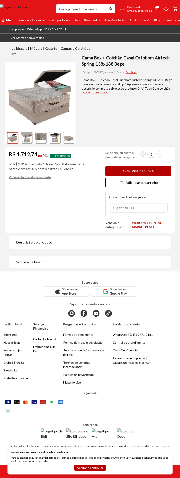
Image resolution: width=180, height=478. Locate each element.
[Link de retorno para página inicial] (26, 8)
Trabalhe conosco (16, 378)
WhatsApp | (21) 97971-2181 (133, 334)
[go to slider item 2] (41, 138)
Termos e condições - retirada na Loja (83, 352)
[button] (24, 38)
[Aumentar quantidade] (159, 154)
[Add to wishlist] (14, 54)
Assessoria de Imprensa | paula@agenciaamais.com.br (132, 360)
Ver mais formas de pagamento (30, 177)
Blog (157, 20)
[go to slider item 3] (55, 138)
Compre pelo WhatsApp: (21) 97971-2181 (37, 29)
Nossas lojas (12, 342)
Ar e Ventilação (114, 20)
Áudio (134, 20)
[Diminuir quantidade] (143, 154)
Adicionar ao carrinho (142, 182)
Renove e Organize (31, 20)
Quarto (51, 48)
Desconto (62, 156)
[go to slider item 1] (26, 138)
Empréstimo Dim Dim (44, 349)
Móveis (36, 48)
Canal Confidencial (125, 350)
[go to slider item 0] (12, 138)
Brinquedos (92, 20)
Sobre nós (10, 334)
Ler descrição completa (95, 92)
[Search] (110, 8)
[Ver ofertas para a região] (174, 38)
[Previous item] (9, 137)
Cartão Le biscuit (44, 339)
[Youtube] (96, 313)
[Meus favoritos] (165, 8)
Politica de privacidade (78, 374)
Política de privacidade (101, 457)
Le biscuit (19, 48)
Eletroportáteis (59, 20)
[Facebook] (84, 313)
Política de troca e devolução (83, 342)
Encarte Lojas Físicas (13, 352)
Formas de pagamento (78, 334)
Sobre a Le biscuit (30, 262)
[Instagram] (71, 313)
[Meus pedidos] (157, 8)
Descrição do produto (34, 242)
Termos (64, 457)
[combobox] (81, 8)
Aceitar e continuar (90, 468)
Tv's (77, 20)
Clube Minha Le (14, 362)
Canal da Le (172, 20)
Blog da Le (11, 370)
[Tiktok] (108, 313)
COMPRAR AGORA (138, 171)
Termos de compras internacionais (76, 365)
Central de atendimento (129, 342)
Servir (146, 20)
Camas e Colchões (75, 48)
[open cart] (175, 9)
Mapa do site (72, 382)
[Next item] (71, 137)
